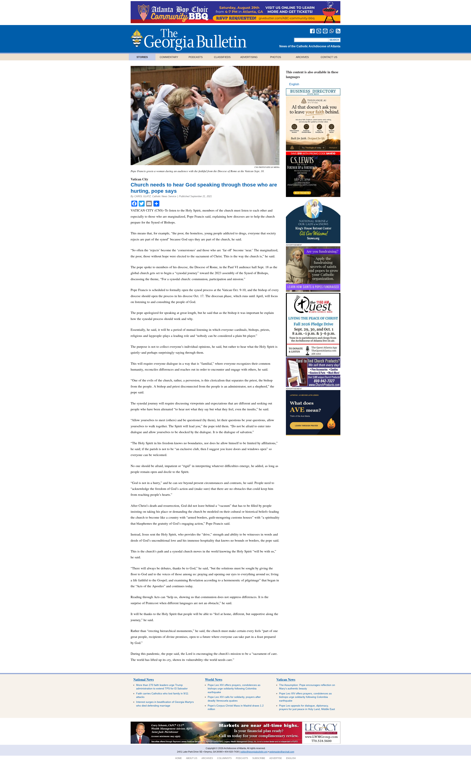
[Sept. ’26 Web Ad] (313, 242)
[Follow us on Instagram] (325, 31)
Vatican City (139, 179)
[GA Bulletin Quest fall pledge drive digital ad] (313, 355)
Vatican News (285, 679)
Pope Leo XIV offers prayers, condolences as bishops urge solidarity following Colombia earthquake (234, 689)
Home (178, 758)
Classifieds (222, 57)
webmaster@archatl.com (281, 752)
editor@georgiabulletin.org (254, 752)
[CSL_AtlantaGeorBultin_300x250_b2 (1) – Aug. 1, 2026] (313, 196)
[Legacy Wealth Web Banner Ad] (235, 743)
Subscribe (258, 758)
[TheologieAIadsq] (313, 149)
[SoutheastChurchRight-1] (313, 385)
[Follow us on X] (318, 31)
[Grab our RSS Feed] (338, 31)
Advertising (249, 57)
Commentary (169, 57)
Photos (275, 57)
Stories (142, 57)
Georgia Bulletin (189, 40)
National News (143, 679)
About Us (191, 758)
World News (213, 679)
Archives (302, 57)
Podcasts (196, 57)
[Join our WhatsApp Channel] (331, 31)
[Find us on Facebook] (312, 31)
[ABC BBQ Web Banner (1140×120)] (235, 22)
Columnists (224, 758)
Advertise (275, 758)
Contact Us (329, 57)
